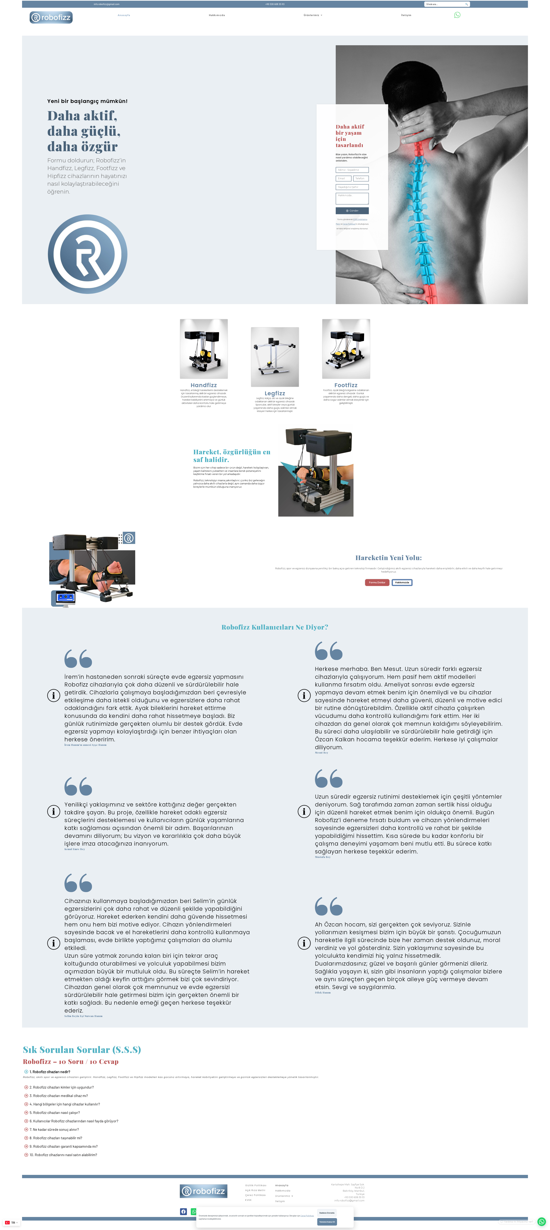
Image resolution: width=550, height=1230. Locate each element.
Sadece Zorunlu (326, 1213)
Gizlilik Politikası (256, 1185)
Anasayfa (124, 15)
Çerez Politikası (349, 224)
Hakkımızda (217, 15)
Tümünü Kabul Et (327, 1222)
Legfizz (275, 393)
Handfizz (204, 385)
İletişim (406, 15)
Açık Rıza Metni (255, 1190)
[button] (313, 15)
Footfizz (346, 385)
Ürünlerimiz (311, 15)
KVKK (248, 1200)
